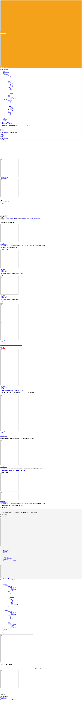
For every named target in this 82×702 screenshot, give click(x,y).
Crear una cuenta (8, 123)
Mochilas (12, 91)
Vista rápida (2, 243)
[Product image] (9, 339)
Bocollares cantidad (4, 215)
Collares (11, 89)
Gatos (6, 99)
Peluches (11, 85)
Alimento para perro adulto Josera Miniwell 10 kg (11, 390)
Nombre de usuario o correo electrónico (8, 125)
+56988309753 (3, 33)
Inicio (1, 157)
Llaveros (11, 93)
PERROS (5, 157)
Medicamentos (13, 98)
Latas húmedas (13, 78)
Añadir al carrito (3, 216)
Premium (12, 77)
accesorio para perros (25, 218)
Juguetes (9, 82)
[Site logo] (4, 69)
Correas (11, 90)
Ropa (9, 95)
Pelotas (11, 83)
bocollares (31, 218)
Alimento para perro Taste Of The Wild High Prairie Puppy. (11, 197)
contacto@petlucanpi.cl (4, 67)
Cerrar (1, 633)
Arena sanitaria (13, 113)
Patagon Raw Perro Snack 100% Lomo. (9, 299)
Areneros (12, 114)
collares (35, 218)
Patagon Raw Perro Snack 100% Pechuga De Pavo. (11, 273)
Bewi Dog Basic (3, 436)
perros (38, 218)
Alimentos (10, 75)
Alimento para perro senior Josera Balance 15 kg (11, 345)
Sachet (11, 80)
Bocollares (2, 177)
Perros (6, 74)
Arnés (11, 88)
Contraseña (2, 127)
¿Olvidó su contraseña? (4, 132)
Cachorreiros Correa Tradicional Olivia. (9, 247)
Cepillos (11, 97)
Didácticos (12, 86)
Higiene (9, 96)
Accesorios (10, 87)
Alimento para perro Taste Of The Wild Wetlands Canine (13, 470)
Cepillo (11, 115)
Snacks (9, 81)
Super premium (13, 76)
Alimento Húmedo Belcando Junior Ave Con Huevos (11, 505)
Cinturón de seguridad (14, 94)
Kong (11, 84)
